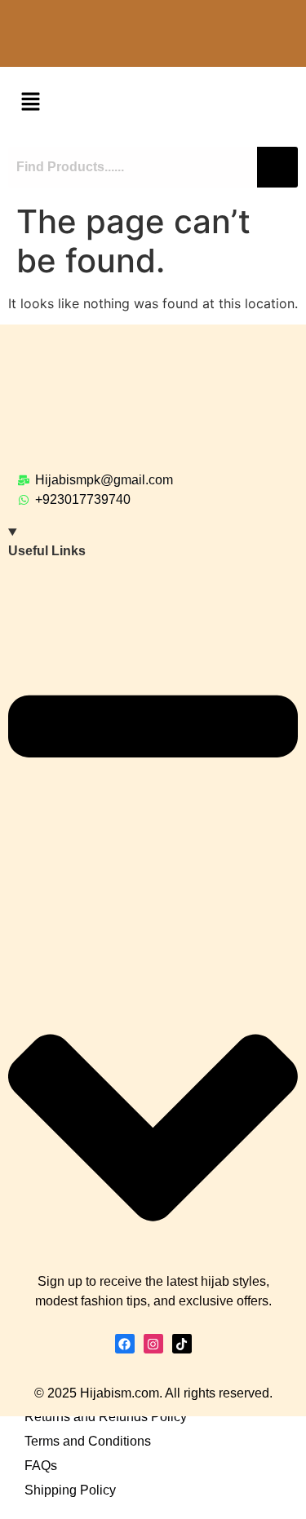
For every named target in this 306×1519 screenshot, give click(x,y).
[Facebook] (125, 1343)
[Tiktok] (182, 1343)
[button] (30, 102)
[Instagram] (153, 1343)
